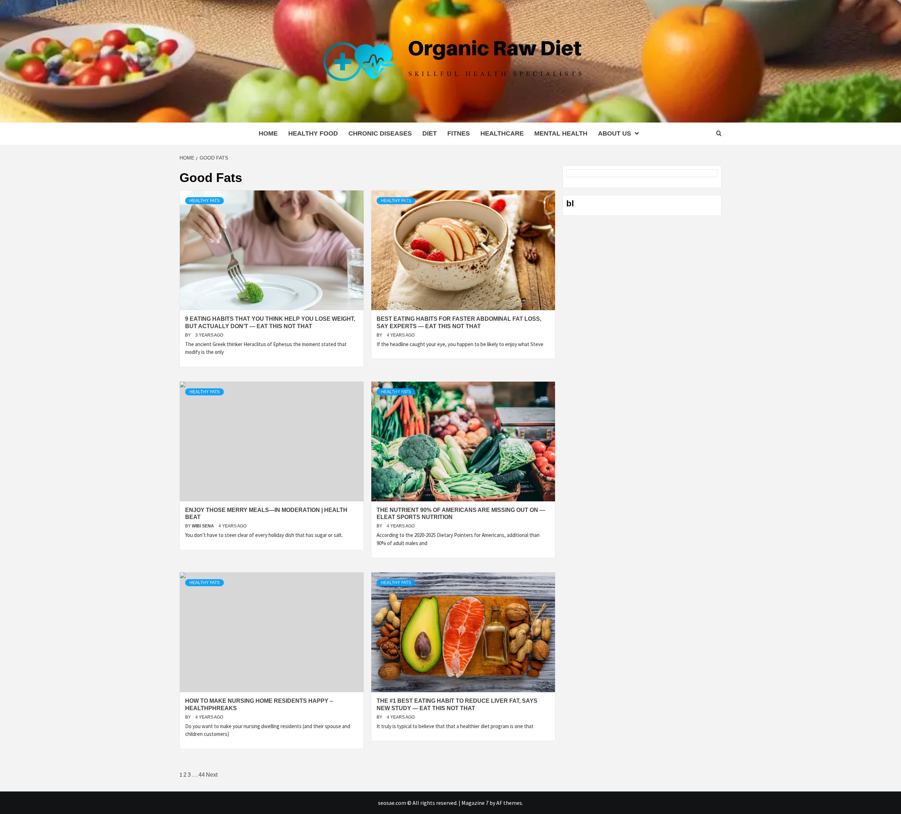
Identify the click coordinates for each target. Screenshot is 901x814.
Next (212, 775)
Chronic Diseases (380, 133)
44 (202, 775)
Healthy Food (313, 133)
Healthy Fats (204, 200)
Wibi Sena (203, 526)
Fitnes (458, 133)
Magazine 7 (475, 802)
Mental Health (560, 133)
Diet (429, 133)
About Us (614, 133)
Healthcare (502, 133)
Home (268, 133)
